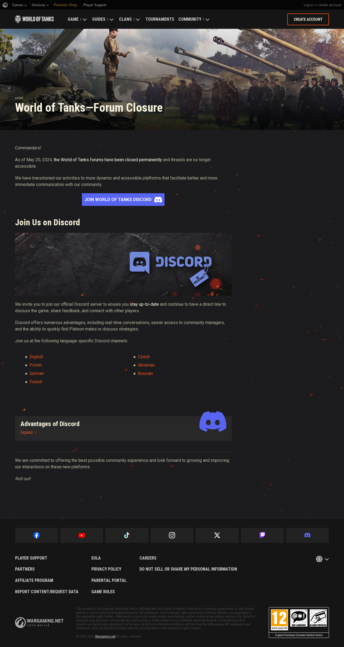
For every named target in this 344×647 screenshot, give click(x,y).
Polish (36, 365)
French (36, 381)
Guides (98, 19)
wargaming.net (39, 623)
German (37, 373)
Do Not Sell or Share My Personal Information (188, 569)
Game (73, 19)
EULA (96, 558)
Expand (26, 432)
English (36, 356)
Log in (308, 5)
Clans (125, 19)
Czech (144, 356)
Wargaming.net (105, 636)
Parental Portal (109, 580)
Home (19, 98)
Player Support (31, 558)
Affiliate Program (34, 580)
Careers (147, 558)
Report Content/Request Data (46, 591)
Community (189, 19)
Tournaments (159, 19)
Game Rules (103, 591)
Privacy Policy (106, 569)
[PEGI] (299, 622)
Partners (25, 569)
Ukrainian (146, 365)
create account (329, 5)
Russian (145, 373)
